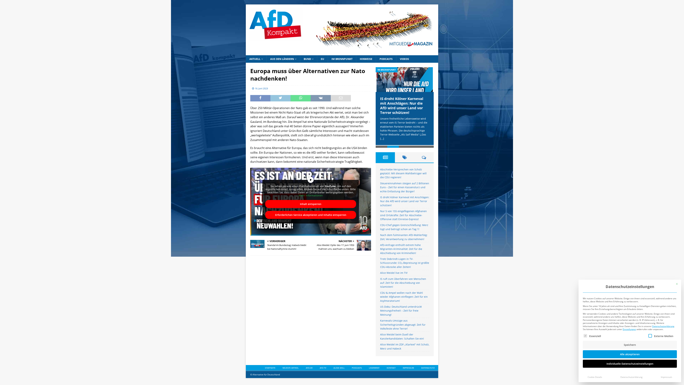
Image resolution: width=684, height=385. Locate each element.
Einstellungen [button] (629, 329)
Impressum (666, 377)
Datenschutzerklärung (663, 326)
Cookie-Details (595, 377)
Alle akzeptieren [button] (630, 354)
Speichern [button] (630, 344)
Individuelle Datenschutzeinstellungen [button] (630, 363)
